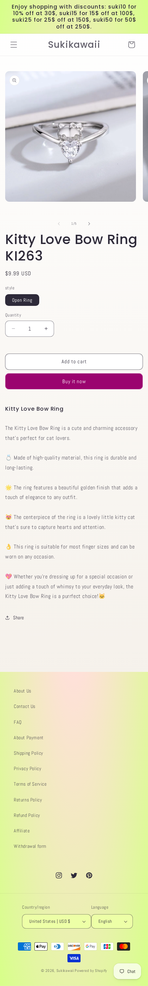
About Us (22, 691)
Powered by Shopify (91, 970)
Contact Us (24, 706)
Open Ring (22, 300)
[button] (13, 44)
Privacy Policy (27, 768)
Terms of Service (30, 784)
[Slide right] (89, 223)
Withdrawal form (30, 846)
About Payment (29, 737)
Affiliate (22, 831)
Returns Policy (28, 800)
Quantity (13, 315)
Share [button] (18, 617)
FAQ (18, 722)
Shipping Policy (28, 753)
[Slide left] (58, 223)
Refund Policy (27, 815)
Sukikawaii (65, 970)
